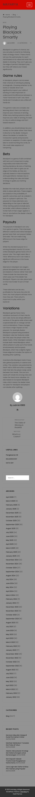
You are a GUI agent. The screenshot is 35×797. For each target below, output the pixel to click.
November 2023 (12, 611)
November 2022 (12, 658)
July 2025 (9, 532)
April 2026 (10, 497)
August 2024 (10, 575)
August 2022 (10, 670)
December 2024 (12, 560)
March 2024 (10, 595)
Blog (4, 22)
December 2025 (12, 513)
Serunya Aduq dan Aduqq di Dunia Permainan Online (16, 736)
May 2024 (9, 587)
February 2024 (11, 599)
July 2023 (9, 626)
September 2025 (12, 524)
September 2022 (12, 666)
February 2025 (11, 552)
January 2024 (11, 603)
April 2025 (10, 544)
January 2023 (11, 650)
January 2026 (11, 509)
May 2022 (9, 681)
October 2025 (11, 520)
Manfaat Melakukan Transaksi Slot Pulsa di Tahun (17, 744)
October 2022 (11, 662)
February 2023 (11, 646)
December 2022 (12, 654)
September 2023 (12, 619)
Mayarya (10, 4)
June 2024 (10, 583)
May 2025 (9, 540)
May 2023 (9, 634)
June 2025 (10, 536)
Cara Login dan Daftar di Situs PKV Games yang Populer (17, 768)
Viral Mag (23, 792)
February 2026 (11, 505)
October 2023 (11, 615)
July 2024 (9, 579)
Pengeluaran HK (12, 455)
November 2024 (12, 564)
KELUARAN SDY (11, 459)
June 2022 (10, 677)
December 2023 (12, 607)
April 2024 (10, 591)
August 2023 (10, 623)
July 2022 (9, 673)
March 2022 (10, 689)
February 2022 (11, 693)
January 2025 (11, 556)
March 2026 (10, 501)
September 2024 (12, 572)
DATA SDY (10, 463)
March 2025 (10, 548)
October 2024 (11, 568)
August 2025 (10, 528)
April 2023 (9, 638)
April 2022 (9, 685)
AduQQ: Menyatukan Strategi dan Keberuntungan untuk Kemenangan (17, 753)
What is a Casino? (16, 434)
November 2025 (12, 517)
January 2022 (11, 697)
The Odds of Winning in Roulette (20, 424)
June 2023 (10, 630)
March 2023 (10, 642)
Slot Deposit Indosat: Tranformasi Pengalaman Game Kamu (15, 761)
